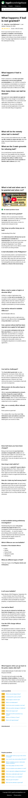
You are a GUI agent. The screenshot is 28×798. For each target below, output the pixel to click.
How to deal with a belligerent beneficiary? (16, 771)
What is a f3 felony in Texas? (13, 717)
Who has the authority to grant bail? (14, 782)
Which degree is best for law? (13, 699)
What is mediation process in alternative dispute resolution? (15, 762)
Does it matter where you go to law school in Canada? (16, 756)
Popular (10, 6)
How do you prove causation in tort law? (15, 705)
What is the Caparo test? (12, 711)
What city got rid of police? (12, 779)
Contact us (18, 6)
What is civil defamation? (12, 702)
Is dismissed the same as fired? (13, 696)
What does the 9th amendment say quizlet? (14, 714)
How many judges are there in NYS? (14, 765)
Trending (3, 6)
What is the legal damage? (12, 720)
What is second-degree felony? (13, 694)
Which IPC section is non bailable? (14, 776)
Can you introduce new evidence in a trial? (16, 768)
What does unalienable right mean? (14, 774)
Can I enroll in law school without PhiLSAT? (16, 759)
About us (9, 795)
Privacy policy (17, 795)
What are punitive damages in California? (16, 708)
